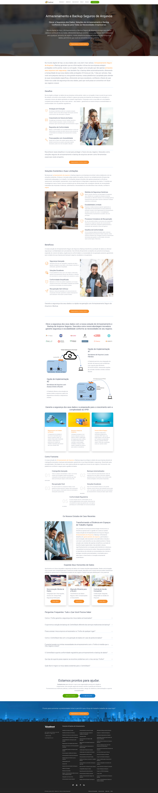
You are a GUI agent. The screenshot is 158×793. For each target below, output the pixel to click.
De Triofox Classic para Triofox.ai (103, 752)
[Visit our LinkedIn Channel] (84, 785)
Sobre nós (107, 791)
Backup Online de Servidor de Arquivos (87, 779)
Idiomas (87, 1)
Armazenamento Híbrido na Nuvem (86, 773)
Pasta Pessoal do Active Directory (86, 771)
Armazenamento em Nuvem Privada (86, 756)
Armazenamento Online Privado (86, 754)
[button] (79, 618)
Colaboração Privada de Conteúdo (86, 749)
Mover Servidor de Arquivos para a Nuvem (88, 766)
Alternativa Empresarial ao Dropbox (103, 735)
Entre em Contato (70, 695)
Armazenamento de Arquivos (65, 460)
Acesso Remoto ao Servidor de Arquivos (70, 737)
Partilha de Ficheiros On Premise (68, 732)
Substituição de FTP (66, 761)
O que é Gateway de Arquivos (102, 768)
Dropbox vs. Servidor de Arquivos (103, 732)
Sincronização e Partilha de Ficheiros (69, 753)
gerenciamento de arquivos (92, 537)
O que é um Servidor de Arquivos (103, 756)
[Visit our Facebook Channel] (80, 785)
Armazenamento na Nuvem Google (86, 730)
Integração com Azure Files (67, 776)
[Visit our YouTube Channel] (77, 785)
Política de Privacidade (92, 791)
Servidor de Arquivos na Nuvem (103, 754)
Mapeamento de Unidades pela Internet (70, 743)
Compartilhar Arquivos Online (85, 768)
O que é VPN (99, 773)
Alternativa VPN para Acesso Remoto (104, 730)
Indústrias (68, 1)
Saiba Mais (56, 601)
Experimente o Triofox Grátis (79, 44)
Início (112, 791)
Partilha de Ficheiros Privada (67, 730)
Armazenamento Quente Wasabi (68, 779)
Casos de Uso (75, 1)
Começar (95, 2)
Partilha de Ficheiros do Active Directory (70, 735)
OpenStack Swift (83, 736)
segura (47, 187)
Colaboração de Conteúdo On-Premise (87, 752)
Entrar (81, 1)
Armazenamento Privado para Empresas (70, 755)
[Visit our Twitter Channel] (73, 785)
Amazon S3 (64, 763)
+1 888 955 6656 (87, 695)
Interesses (61, 1)
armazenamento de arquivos (61, 175)
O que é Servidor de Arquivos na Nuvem (104, 766)
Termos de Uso (101, 791)
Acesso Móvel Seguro (101, 430)
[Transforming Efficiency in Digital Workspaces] (58, 540)
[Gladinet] (49, 2)
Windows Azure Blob (66, 770)
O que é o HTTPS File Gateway (102, 771)
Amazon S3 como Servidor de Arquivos (69, 766)
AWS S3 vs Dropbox (66, 768)
